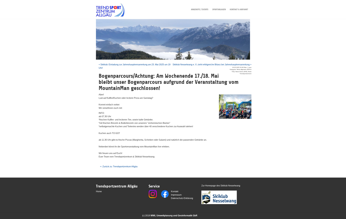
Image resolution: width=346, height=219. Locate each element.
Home (99, 191)
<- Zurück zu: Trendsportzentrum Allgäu (119, 166)
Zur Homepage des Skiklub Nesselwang (220, 185)
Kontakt (174, 191)
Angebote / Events (199, 9)
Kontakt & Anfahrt (239, 9)
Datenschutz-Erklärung (182, 198)
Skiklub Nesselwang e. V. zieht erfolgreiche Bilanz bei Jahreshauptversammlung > (212, 64)
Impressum (176, 195)
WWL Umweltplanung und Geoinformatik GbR (174, 215)
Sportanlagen (219, 9)
